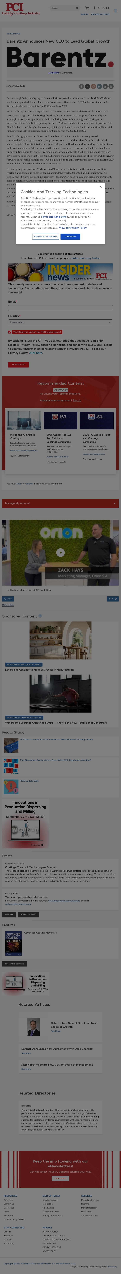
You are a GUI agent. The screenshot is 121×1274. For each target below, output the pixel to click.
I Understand (70, 236)
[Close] (100, 186)
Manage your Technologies (45, 236)
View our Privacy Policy (73, 228)
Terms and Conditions (54, 216)
